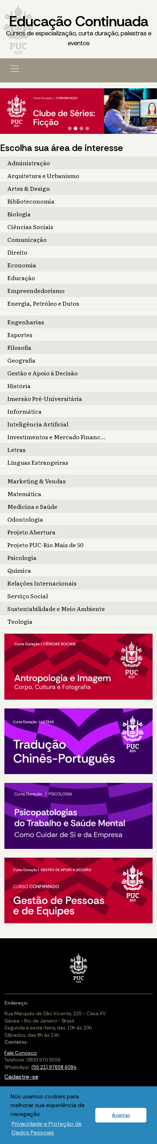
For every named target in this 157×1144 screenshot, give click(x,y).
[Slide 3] (81, 128)
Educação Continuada (78, 29)
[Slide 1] (70, 128)
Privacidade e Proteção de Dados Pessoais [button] (47, 1128)
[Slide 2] (75, 128)
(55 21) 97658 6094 (53, 1067)
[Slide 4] (87, 128)
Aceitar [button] (121, 1115)
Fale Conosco (20, 1053)
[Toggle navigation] (14, 68)
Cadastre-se (21, 1077)
